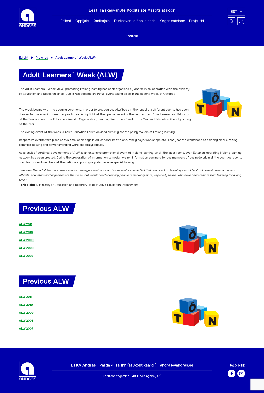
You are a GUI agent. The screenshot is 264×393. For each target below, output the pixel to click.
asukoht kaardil (142, 365)
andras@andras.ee (176, 365)
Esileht (66, 21)
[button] (236, 11)
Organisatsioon (172, 21)
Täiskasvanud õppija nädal (134, 21)
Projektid (196, 21)
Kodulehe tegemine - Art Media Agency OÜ (132, 376)
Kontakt (132, 36)
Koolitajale (101, 21)
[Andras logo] (27, 17)
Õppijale (82, 21)
